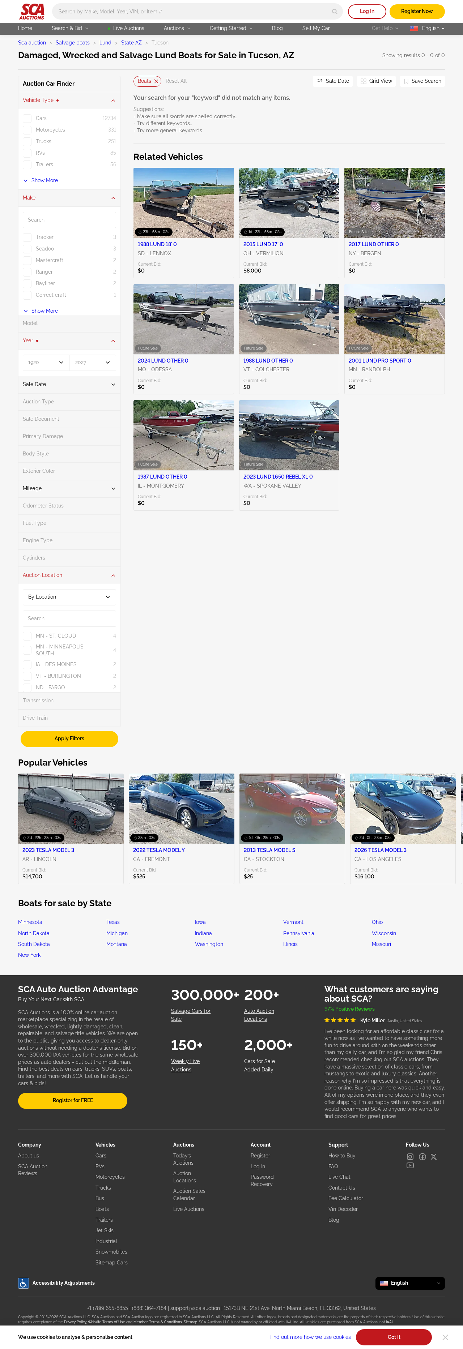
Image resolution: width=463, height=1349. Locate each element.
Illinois (290, 944)
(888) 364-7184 (149, 1308)
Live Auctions (128, 28)
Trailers (104, 1220)
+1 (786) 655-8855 (107, 1308)
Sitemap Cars (111, 1263)
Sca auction (32, 43)
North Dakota (34, 933)
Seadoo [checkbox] (45, 249)
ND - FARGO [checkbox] (50, 687)
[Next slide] (298, 81)
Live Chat (339, 1177)
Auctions (174, 28)
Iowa (200, 922)
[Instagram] (410, 1156)
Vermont (293, 922)
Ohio (377, 922)
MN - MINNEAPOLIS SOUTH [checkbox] (60, 650)
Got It (394, 1337)
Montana (116, 944)
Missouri (381, 944)
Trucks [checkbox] (43, 141)
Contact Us (341, 1188)
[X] (433, 1157)
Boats (144, 81)
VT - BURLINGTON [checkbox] (58, 676)
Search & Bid (67, 28)
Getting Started (228, 28)
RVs (100, 1166)
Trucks (103, 1188)
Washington (209, 944)
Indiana (203, 933)
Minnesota (30, 922)
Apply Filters (69, 738)
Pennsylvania (298, 933)
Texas (113, 922)
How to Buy (342, 1156)
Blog (277, 28)
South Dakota (34, 944)
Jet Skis (104, 1230)
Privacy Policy (75, 1322)
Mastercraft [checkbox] (49, 260)
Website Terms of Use (106, 1322)
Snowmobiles (111, 1252)
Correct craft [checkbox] (51, 295)
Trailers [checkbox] (44, 164)
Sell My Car (316, 28)
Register (260, 1156)
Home (25, 28)
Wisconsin (384, 933)
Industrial (106, 1241)
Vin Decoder (343, 1209)
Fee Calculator (345, 1198)
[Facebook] (422, 1156)
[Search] (335, 11)
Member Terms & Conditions (157, 1322)
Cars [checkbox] (41, 118)
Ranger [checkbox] (44, 272)
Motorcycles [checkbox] (50, 130)
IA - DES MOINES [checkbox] (56, 664)
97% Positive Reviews (349, 1009)
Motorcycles (110, 1177)
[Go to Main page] (31, 12)
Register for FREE (73, 1100)
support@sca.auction (195, 1308)
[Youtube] (410, 1165)
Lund (105, 43)
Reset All (176, 81)
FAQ (333, 1166)
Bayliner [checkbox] (45, 283)
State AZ (131, 43)
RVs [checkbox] (40, 153)
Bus (99, 1198)
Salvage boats (73, 43)
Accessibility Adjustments (64, 1283)
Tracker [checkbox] (45, 237)
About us (28, 1156)
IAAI (389, 1322)
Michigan (117, 933)
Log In (367, 11)
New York (29, 955)
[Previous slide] (138, 81)
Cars (100, 1156)
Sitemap (190, 1322)
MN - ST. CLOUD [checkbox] (56, 636)
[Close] (445, 1337)
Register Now (417, 11)
